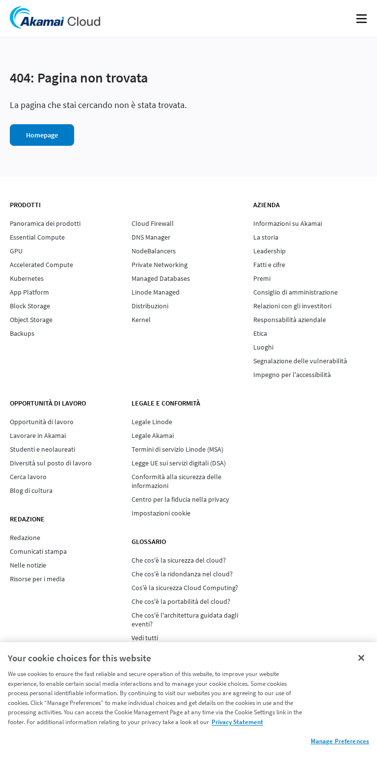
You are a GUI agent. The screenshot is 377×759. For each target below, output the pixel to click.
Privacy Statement (237, 722)
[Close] (361, 658)
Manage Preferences (340, 741)
